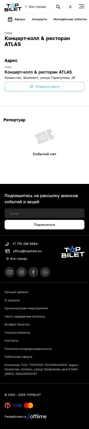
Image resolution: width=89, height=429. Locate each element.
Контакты (11, 340)
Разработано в (16, 416)
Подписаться (44, 224)
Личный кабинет (17, 292)
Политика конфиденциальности (28, 348)
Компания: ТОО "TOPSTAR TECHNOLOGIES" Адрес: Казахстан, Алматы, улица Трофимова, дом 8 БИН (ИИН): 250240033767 (42, 369)
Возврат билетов (17, 324)
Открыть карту (47, 86)
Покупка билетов (17, 332)
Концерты (39, 19)
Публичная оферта (18, 356)
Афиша (20, 19)
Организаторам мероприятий (26, 308)
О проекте (12, 300)
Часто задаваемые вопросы (25, 316)
